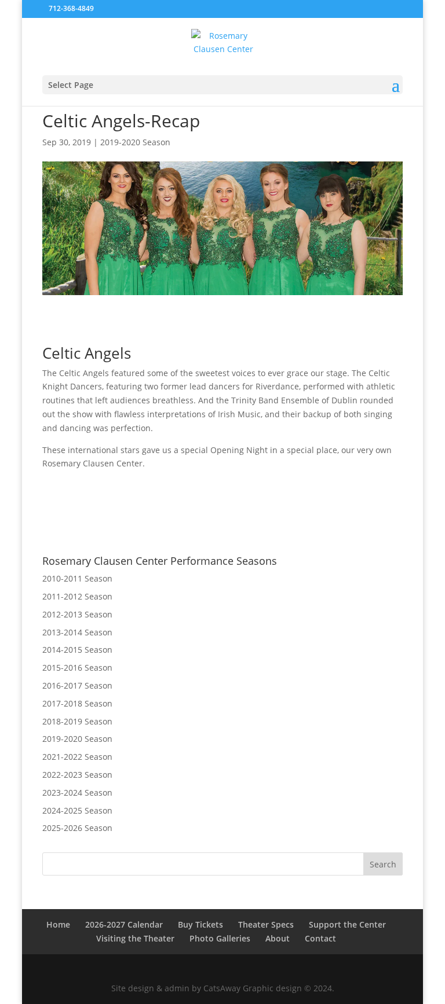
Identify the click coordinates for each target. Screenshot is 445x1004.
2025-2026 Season (77, 827)
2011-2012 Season (77, 596)
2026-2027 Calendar (124, 924)
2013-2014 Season (77, 632)
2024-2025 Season (77, 810)
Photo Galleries (219, 938)
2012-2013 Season (77, 614)
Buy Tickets (200, 924)
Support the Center (347, 924)
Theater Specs (266, 924)
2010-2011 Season (77, 578)
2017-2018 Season (77, 703)
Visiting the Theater (135, 938)
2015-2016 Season (77, 667)
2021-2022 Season (77, 756)
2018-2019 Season (77, 721)
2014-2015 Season (77, 649)
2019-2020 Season (135, 142)
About (277, 938)
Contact (320, 938)
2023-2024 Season (77, 792)
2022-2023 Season (77, 774)
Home (58, 924)
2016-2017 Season (77, 685)
